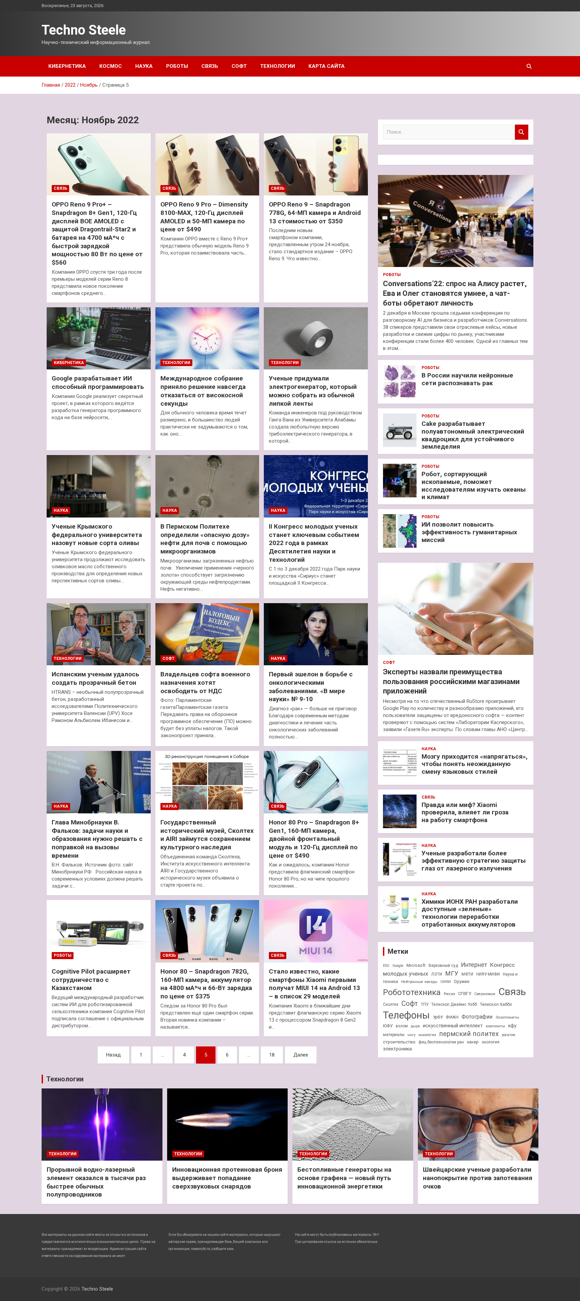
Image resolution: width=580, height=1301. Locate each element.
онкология (427, 1035)
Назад (113, 1055)
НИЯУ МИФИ (488, 974)
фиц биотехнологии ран (441, 1042)
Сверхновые (484, 994)
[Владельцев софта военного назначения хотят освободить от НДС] (207, 634)
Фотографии (477, 1017)
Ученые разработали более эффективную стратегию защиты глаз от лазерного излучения (474, 860)
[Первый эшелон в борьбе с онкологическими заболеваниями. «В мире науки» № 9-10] (315, 634)
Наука (144, 66)
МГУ (451, 973)
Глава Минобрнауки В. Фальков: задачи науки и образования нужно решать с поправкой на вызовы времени (97, 838)
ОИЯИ (445, 982)
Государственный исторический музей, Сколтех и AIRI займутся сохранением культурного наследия (207, 834)
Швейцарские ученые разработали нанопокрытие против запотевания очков (477, 1178)
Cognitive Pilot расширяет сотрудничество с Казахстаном (91, 980)
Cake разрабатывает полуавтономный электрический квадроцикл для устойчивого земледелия (473, 435)
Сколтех (390, 1004)
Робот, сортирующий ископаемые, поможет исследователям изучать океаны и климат (474, 485)
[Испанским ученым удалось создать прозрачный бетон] (98, 634)
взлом (402, 1026)
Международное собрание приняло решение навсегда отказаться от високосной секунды (203, 390)
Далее (300, 1055)
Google (397, 965)
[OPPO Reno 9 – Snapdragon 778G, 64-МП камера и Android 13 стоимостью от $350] (315, 164)
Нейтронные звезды (419, 982)
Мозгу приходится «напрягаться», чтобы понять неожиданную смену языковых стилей (475, 764)
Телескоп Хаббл (496, 1004)
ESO (386, 965)
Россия (449, 994)
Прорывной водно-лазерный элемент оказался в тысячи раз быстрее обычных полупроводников (96, 1182)
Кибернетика (67, 66)
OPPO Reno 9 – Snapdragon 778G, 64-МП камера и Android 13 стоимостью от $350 (315, 212)
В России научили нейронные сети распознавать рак (467, 379)
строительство (399, 1041)
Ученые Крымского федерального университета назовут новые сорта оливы (97, 535)
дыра (415, 1026)
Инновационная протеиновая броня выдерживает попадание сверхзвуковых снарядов (227, 1178)
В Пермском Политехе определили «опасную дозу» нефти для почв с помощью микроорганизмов (205, 539)
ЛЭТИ (436, 974)
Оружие (461, 981)
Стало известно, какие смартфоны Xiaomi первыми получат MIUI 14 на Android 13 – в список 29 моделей (314, 984)
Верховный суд (443, 965)
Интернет (474, 964)
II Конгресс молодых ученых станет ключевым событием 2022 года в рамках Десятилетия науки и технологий (314, 543)
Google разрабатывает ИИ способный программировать (98, 382)
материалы (393, 1034)
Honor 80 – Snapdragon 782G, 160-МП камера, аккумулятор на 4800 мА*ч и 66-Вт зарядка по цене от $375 (206, 984)
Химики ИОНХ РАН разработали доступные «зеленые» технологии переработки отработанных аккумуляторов (470, 913)
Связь (209, 66)
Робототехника (412, 992)
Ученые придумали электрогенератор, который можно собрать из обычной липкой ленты (313, 390)
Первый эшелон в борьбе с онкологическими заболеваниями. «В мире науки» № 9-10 (311, 686)
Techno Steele (84, 30)
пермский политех (469, 1034)
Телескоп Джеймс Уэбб (454, 1004)
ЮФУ (388, 1025)
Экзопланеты (507, 1017)
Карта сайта (326, 66)
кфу (512, 1025)
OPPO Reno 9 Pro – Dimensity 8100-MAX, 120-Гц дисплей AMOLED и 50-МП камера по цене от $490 (204, 216)
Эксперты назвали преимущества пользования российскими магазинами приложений (451, 681)
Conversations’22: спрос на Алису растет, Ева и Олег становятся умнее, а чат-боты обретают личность (455, 293)
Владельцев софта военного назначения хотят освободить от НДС (205, 682)
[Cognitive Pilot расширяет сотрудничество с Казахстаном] (98, 931)
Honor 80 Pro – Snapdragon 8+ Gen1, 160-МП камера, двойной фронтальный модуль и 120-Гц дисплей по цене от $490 (314, 838)
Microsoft (416, 965)
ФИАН (452, 1017)
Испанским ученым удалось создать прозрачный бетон (95, 678)
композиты (495, 1026)
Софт (239, 66)
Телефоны (406, 1015)
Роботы (177, 66)
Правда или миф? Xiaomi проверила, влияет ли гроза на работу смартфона (465, 812)
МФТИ (467, 974)
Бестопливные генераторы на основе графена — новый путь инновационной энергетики (344, 1178)
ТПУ (424, 1004)
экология (490, 1042)
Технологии (277, 66)
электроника (397, 1048)
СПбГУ (464, 993)
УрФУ (438, 1017)
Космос (110, 66)
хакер (473, 1041)
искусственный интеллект (453, 1026)
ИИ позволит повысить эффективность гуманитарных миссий (469, 532)
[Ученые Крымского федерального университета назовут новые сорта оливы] (98, 486)
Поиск (521, 132)
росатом (508, 1035)
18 (272, 1055)
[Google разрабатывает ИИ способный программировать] (98, 338)
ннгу (411, 1035)
